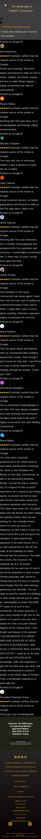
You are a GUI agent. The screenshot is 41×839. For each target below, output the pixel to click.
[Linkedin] (25, 757)
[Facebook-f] (15, 757)
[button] (20, 1)
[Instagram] (22, 757)
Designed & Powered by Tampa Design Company (20, 836)
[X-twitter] (19, 757)
